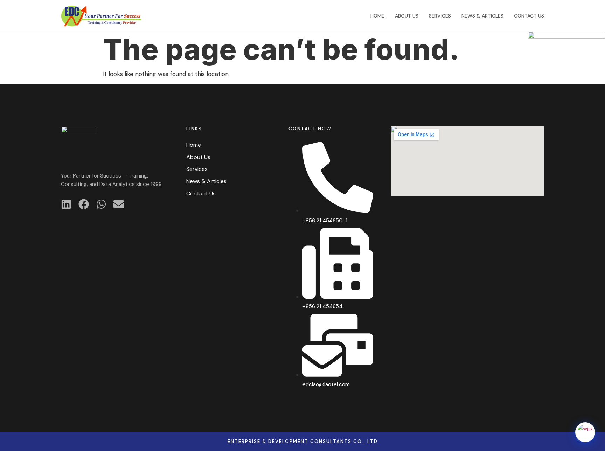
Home (377, 16)
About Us (406, 16)
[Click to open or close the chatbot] (585, 432)
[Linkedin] (66, 204)
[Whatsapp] (101, 204)
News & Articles (482, 16)
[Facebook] (83, 204)
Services (440, 16)
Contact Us (529, 16)
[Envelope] (118, 204)
